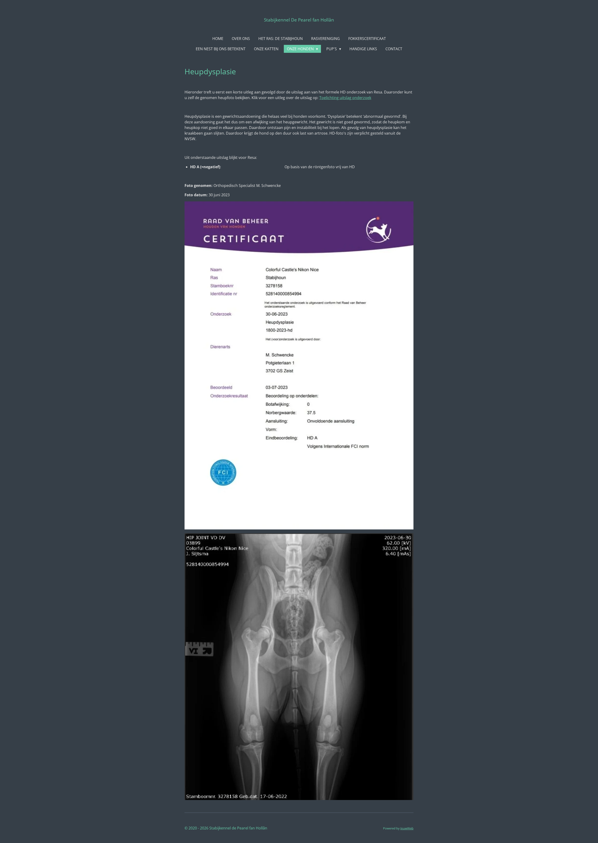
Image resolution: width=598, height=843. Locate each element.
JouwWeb (406, 828)
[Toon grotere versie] (299, 365)
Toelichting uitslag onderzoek (345, 97)
